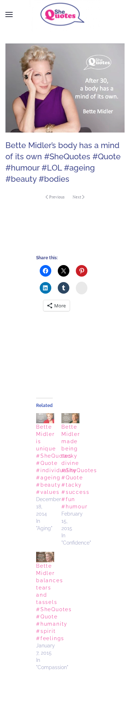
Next (77, 197)
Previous (57, 197)
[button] (9, 14)
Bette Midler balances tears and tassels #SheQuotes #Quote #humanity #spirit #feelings (54, 602)
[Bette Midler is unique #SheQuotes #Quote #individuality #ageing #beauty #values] (45, 418)
